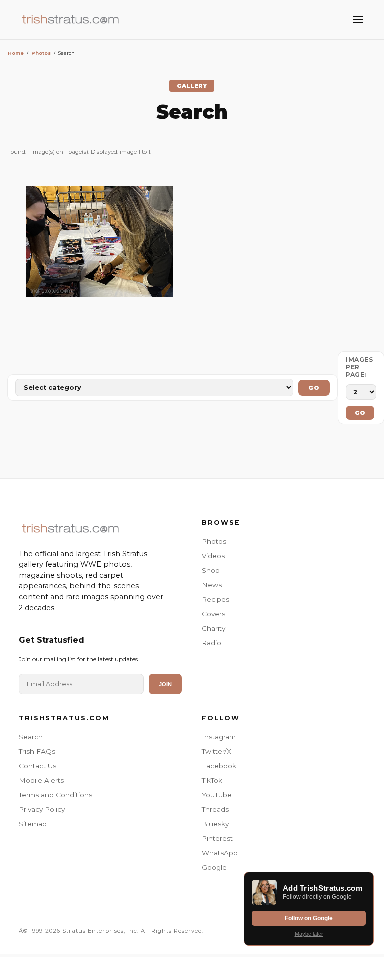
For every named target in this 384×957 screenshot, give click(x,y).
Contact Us (37, 766)
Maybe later (309, 934)
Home (16, 53)
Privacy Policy (42, 809)
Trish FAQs (37, 751)
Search (31, 737)
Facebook (219, 766)
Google (214, 867)
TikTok (212, 780)
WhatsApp (220, 853)
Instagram (219, 737)
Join (165, 684)
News (212, 585)
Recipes (215, 599)
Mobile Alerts (41, 780)
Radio (211, 643)
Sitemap (33, 824)
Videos (213, 556)
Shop (211, 570)
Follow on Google (309, 918)
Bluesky (215, 824)
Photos (41, 53)
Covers (213, 614)
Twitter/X (216, 751)
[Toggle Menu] (358, 20)
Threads (215, 809)
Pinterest (217, 838)
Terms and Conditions (55, 795)
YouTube (217, 795)
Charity (213, 628)
